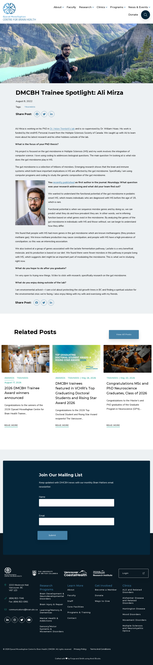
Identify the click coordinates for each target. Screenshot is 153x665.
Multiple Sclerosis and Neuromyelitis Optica (133, 628)
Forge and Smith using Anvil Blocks (85, 658)
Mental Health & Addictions (49, 619)
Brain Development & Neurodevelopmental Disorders (52, 596)
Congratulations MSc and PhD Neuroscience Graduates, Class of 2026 (127, 388)
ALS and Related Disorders (132, 590)
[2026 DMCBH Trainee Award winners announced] (25, 359)
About (58, 7)
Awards (9, 378)
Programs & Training (79, 612)
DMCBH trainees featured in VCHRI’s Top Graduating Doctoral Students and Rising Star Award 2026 (76, 393)
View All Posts (123, 334)
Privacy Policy (80, 649)
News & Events (138, 7)
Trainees (30, 107)
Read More (11, 425)
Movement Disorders (134, 620)
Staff (70, 601)
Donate (133, 14)
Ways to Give (102, 601)
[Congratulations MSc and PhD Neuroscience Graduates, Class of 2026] (128, 359)
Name (42, 497)
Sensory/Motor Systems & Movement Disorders (52, 629)
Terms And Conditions (100, 649)
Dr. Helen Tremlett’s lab (62, 128)
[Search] (145, 14)
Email (42, 515)
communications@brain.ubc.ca (23, 609)
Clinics (101, 7)
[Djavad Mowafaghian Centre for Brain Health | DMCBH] (19, 12)
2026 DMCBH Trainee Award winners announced (21, 393)
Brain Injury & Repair (51, 604)
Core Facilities (75, 606)
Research (85, 7)
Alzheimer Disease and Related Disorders (133, 600)
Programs (116, 7)
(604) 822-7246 (16, 598)
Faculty (71, 7)
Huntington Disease (134, 608)
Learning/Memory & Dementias (51, 611)
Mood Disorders (132, 614)
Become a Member (106, 589)
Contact (71, 618)
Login (125, 573)
